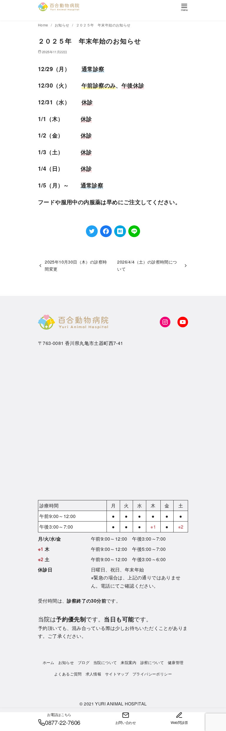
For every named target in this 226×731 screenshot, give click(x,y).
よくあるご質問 (68, 674)
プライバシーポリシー (152, 674)
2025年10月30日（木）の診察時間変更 (76, 265)
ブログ (83, 662)
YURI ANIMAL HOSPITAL (121, 703)
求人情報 (94, 674)
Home (43, 24)
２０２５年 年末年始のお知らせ (103, 24)
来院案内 (129, 662)
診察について (152, 662)
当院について (105, 662)
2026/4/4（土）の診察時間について (147, 265)
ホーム (48, 662)
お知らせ (62, 24)
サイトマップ (117, 674)
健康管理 (176, 662)
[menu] (184, 7)
